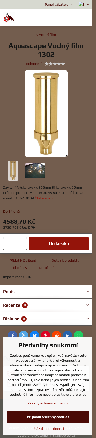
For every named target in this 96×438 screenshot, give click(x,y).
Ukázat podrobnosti (48, 428)
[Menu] (86, 17)
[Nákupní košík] (73, 17)
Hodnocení (32, 64)
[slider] (55, 64)
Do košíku (59, 243)
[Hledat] (61, 17)
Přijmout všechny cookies (48, 417)
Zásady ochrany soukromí (48, 403)
